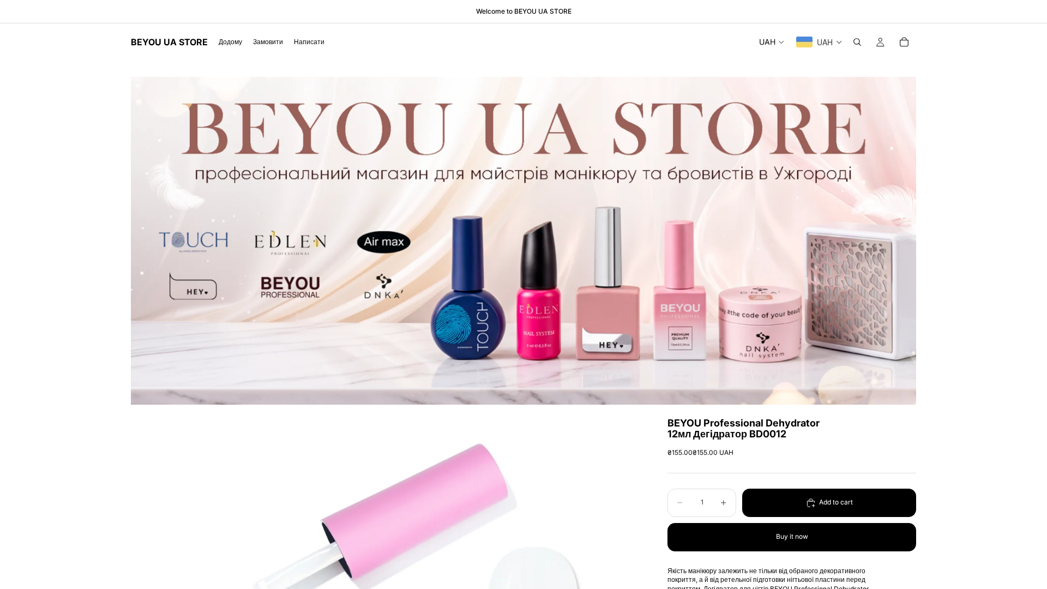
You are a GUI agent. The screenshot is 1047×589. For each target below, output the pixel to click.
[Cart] (904, 42)
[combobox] (819, 42)
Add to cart (836, 502)
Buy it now (792, 536)
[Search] (857, 42)
